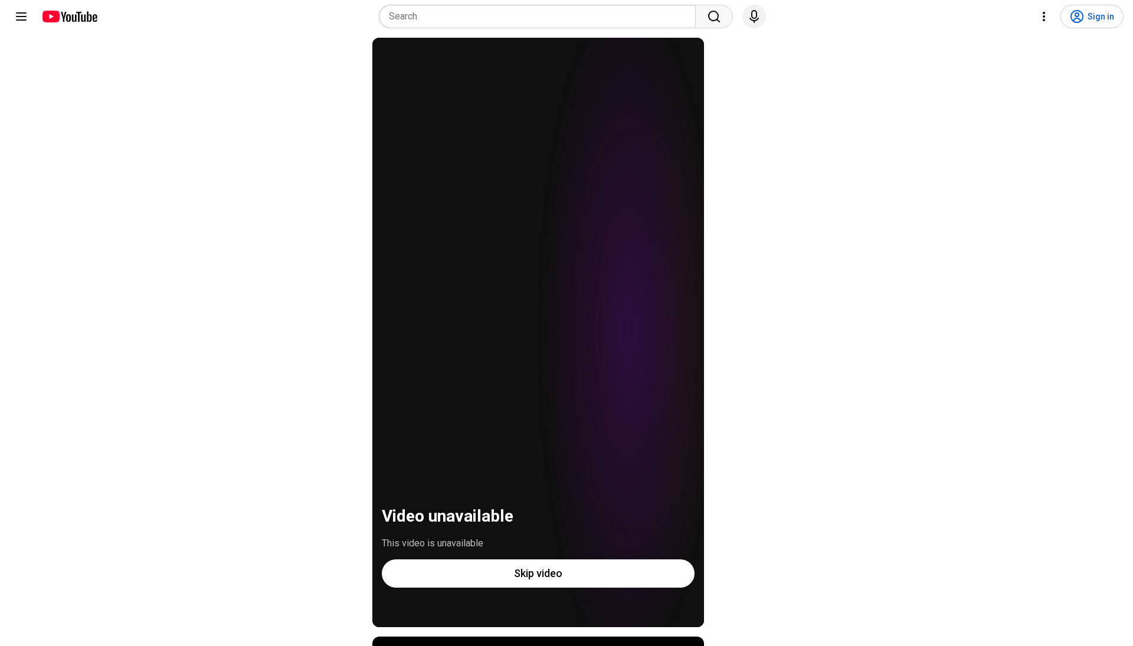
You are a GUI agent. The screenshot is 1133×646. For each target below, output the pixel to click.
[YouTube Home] (69, 16)
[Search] (714, 16)
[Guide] (21, 16)
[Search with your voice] (754, 16)
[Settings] (1044, 16)
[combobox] (541, 16)
